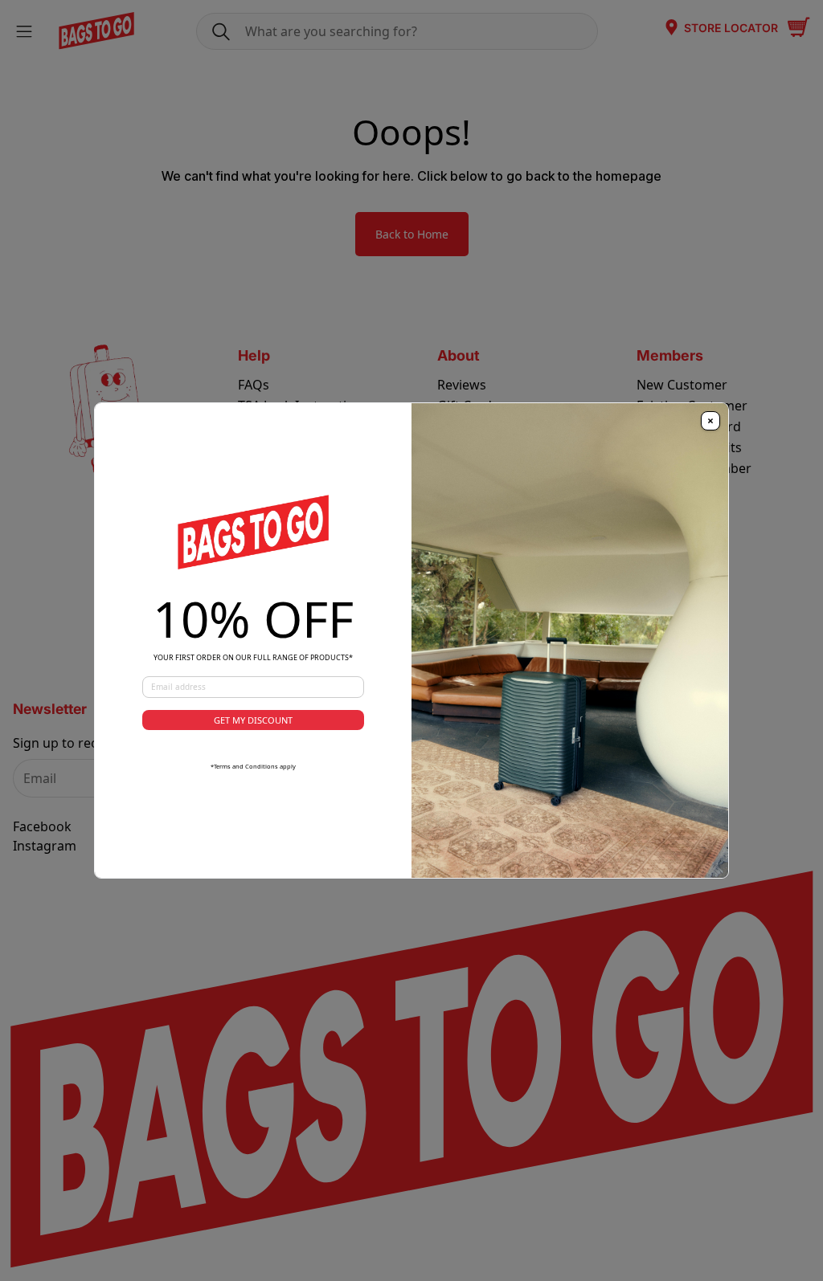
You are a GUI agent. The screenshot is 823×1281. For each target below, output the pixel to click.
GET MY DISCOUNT (253, 720)
